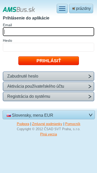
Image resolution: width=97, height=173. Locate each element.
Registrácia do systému (28, 96)
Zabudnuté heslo (22, 76)
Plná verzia (48, 134)
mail (7, 25)
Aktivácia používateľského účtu (35, 86)
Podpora (23, 124)
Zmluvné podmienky (47, 124)
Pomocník (72, 124)
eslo (7, 40)
